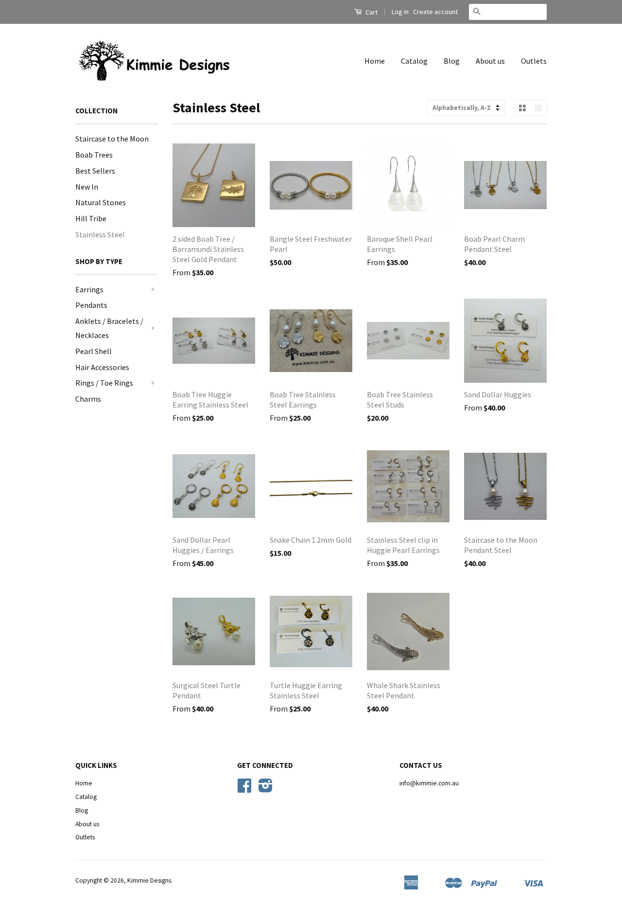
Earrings (89, 289)
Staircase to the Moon (112, 138)
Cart (371, 12)
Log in (400, 11)
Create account (435, 11)
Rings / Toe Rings (104, 383)
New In (86, 187)
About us (490, 61)
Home (374, 61)
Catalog (414, 61)
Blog (452, 61)
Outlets (534, 61)
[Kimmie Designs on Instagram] (265, 789)
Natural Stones (100, 202)
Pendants (91, 305)
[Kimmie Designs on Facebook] (244, 789)
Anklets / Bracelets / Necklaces (109, 328)
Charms (88, 399)
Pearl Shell (93, 351)
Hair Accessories (102, 367)
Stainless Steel (100, 234)
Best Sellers (95, 171)
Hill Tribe (90, 218)
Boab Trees (94, 155)
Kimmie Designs (149, 880)
